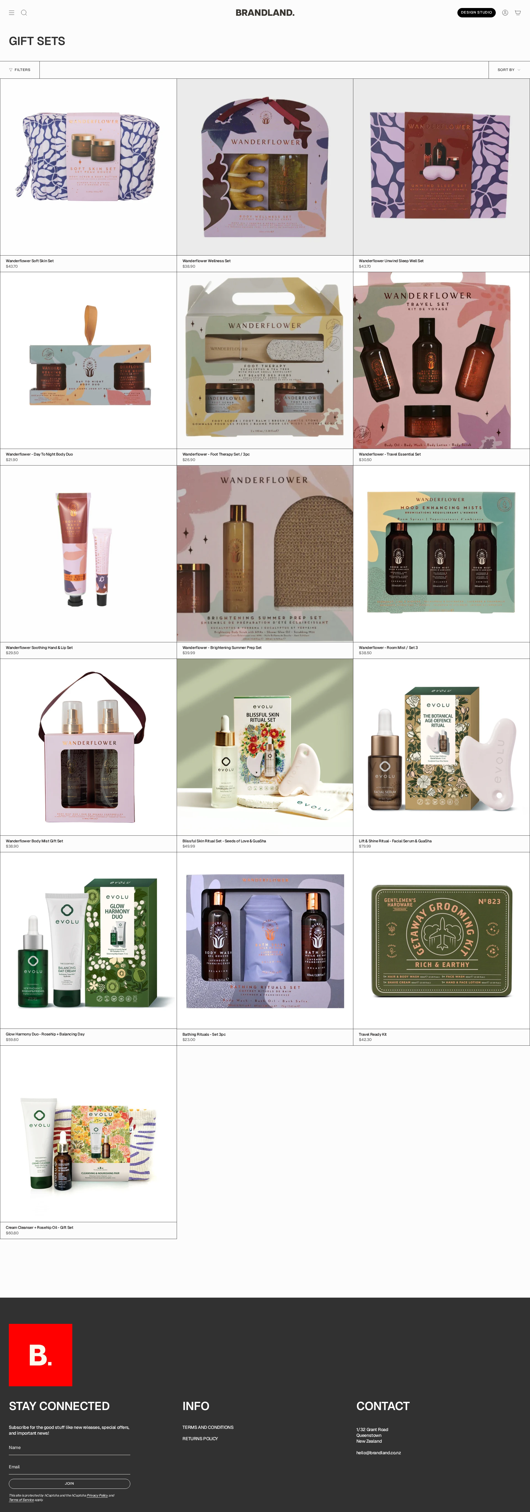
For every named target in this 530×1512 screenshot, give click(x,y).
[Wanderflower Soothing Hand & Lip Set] (88, 554)
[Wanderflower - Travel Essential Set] (441, 360)
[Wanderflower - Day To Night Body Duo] (88, 360)
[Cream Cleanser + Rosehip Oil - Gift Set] (88, 1134)
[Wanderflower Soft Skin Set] (88, 167)
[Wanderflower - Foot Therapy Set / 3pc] (265, 360)
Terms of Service (21, 1500)
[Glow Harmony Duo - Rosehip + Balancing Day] (88, 940)
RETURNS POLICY (200, 1439)
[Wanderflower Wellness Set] (265, 167)
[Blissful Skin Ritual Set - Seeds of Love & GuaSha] (265, 747)
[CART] (518, 12)
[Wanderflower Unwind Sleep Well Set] (441, 167)
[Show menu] (11, 12)
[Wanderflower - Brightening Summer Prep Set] (265, 554)
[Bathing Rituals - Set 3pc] (265, 940)
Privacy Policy (97, 1495)
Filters (23, 70)
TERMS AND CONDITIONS (207, 1427)
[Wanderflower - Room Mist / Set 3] (441, 554)
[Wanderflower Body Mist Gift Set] (88, 747)
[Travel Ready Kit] (441, 940)
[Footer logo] (40, 1355)
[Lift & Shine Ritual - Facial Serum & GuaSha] (441, 747)
